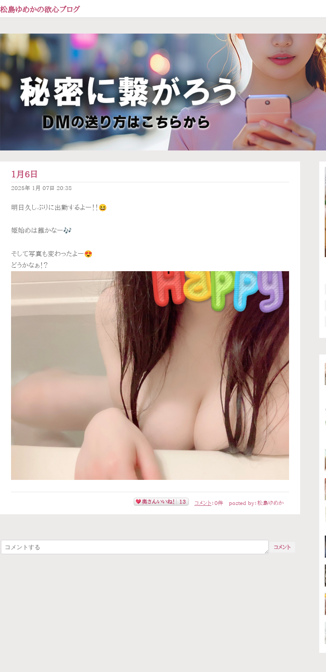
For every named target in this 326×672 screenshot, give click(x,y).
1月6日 (24, 174)
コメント (202, 503)
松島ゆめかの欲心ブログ (40, 9)
